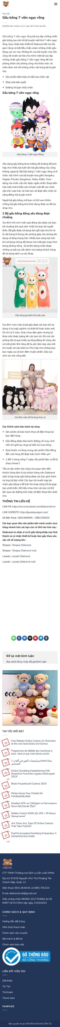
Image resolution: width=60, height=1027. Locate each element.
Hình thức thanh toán (13, 927)
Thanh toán (8, 998)
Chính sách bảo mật (13, 944)
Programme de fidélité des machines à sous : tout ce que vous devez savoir (31, 752)
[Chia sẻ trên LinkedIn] (40, 638)
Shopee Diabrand (21, 545)
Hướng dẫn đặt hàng (13, 921)
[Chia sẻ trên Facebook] (19, 638)
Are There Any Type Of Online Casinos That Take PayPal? (32, 825)
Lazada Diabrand (21, 556)
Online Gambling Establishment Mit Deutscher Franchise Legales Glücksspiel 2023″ (33, 773)
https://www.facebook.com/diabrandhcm (34, 506)
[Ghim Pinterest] (35, 638)
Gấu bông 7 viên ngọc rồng (17, 36)
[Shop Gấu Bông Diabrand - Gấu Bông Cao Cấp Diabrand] (9, 4)
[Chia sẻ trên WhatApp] (13, 638)
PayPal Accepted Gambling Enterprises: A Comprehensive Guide (33, 835)
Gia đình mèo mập (12, 324)
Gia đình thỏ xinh (11, 222)
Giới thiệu (7, 980)
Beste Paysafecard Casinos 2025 (29, 783)
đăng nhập (22, 661)
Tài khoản (7, 992)
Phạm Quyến (40, 26)
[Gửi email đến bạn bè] (30, 638)
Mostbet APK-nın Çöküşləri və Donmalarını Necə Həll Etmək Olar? (34, 805)
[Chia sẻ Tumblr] (46, 638)
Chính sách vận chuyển (15, 933)
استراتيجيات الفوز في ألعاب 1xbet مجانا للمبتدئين (31, 762)
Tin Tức (6, 14)
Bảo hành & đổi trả (12, 938)
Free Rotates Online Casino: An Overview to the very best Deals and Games (33, 742)
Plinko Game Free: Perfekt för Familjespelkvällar (27, 795)
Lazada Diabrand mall (23, 561)
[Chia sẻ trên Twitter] (24, 638)
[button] (56, 4)
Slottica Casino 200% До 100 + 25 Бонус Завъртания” (33, 815)
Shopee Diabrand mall (24, 550)
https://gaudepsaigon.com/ (34, 512)
